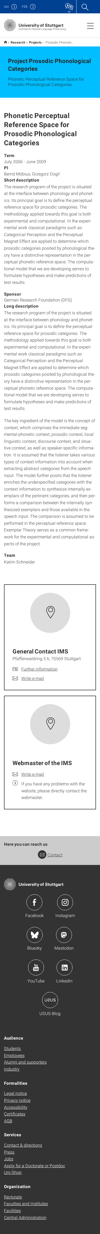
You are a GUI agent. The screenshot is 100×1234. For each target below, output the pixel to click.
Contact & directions (23, 1145)
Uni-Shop (13, 1172)
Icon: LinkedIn (65, 967)
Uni (6, 7)
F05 (24, 7)
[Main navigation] (90, 25)
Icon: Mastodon (64, 935)
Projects (35, 42)
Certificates (14, 1114)
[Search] (84, 6)
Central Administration (25, 1217)
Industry (11, 1069)
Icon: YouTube (36, 967)
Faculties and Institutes (26, 1203)
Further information (39, 669)
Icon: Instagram (65, 902)
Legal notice (15, 1093)
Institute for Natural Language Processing (5, 42)
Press (9, 1152)
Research (18, 42)
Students (12, 1048)
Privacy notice (17, 1100)
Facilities (12, 1210)
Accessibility (15, 1107)
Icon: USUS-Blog (50, 1000)
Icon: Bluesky (35, 935)
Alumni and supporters (25, 1062)
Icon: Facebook (34, 902)
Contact (54, 854)
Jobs (8, 1158)
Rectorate (13, 1197)
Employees (14, 1055)
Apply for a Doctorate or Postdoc (34, 1165)
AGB (8, 1120)
